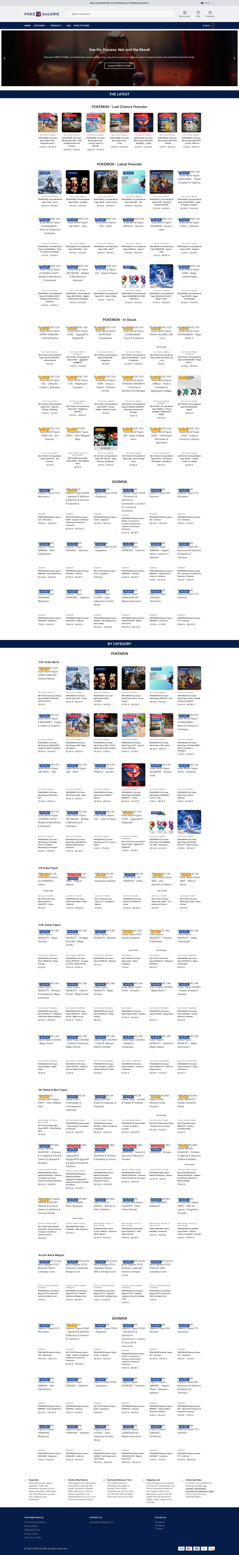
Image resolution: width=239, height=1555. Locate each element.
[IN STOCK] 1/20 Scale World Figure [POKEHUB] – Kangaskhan (105, 357)
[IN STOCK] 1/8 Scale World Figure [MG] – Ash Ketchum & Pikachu (161, 901)
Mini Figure (73, 453)
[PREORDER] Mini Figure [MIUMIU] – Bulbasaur (159, 1230)
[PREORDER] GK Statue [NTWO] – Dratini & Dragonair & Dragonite (105, 1126)
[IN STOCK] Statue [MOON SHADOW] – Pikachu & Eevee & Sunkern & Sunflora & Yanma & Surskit (49, 1230)
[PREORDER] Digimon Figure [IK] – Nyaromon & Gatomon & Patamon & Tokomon (189, 573)
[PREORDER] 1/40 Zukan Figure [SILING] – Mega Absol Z (161, 1014)
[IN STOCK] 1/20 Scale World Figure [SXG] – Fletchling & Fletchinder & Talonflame (161, 458)
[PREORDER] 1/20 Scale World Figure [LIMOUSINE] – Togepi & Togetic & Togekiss (189, 202)
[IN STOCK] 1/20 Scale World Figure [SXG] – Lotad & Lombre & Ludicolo (189, 458)
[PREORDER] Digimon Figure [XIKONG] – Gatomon (77, 572)
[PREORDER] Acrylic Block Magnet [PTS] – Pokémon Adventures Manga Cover (76, 1293)
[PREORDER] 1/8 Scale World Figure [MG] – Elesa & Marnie (76, 901)
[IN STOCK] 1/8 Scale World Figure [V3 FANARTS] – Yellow (46, 901)
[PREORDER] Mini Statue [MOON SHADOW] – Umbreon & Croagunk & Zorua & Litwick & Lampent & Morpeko (50, 1177)
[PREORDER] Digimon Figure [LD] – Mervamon (49, 518)
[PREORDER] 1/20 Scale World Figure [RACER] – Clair (133, 200)
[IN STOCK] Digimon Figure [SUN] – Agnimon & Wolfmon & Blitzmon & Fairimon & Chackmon (77, 521)
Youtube (159, 1528)
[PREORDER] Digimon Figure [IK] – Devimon (161, 518)
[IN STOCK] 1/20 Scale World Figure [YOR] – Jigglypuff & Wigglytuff (77, 359)
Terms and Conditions (35, 1522)
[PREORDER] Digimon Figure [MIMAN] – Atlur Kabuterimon (49, 572)
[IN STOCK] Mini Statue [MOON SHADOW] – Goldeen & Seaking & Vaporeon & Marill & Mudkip (188, 1177)
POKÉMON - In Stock (119, 320)
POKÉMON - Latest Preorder (119, 164)
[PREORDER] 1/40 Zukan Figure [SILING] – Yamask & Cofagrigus (133, 1066)
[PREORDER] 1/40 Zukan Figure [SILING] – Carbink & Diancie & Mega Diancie (76, 1066)
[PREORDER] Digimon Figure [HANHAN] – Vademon (77, 619)
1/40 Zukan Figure (49, 924)
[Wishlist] (53, 117)
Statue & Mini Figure (79, 454)
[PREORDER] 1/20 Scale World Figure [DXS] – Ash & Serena (105, 200)
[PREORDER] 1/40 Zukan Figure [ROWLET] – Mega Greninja (48, 961)
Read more (161, 370)
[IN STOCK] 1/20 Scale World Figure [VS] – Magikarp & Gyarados (77, 409)
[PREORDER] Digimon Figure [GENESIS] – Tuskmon (133, 572)
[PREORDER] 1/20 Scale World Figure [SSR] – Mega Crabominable (189, 296)
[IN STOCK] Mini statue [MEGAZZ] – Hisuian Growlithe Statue (186, 1126)
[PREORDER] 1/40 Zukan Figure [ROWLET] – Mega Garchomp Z (187, 1066)
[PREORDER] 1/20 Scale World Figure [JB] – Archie (50, 200)
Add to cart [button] (49, 370)
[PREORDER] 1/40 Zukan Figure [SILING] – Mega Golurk (47, 1066)
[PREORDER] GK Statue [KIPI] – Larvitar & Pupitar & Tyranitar (133, 1126)
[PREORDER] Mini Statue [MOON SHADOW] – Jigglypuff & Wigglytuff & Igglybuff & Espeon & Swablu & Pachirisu (77, 1179)
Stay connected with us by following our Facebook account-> (119, 3)
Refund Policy (31, 1526)
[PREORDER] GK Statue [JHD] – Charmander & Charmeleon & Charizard (77, 1126)
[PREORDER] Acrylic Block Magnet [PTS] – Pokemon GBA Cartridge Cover (160, 1293)
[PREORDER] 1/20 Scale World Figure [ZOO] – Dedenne (189, 248)
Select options (48, 153)
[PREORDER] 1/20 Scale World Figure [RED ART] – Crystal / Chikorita (191, 140)
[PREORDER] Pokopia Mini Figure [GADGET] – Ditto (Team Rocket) (132, 1231)
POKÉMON (119, 654)
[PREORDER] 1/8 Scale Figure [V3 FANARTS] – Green (132, 901)
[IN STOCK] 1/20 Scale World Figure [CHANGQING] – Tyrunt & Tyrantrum (133, 357)
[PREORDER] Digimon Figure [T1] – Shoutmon (188, 518)
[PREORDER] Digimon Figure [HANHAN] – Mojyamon (49, 619)
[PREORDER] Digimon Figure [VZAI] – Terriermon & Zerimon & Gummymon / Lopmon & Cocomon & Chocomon (133, 523)
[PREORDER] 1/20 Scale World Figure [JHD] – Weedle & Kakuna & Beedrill (161, 202)
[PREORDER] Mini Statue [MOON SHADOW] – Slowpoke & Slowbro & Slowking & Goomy (103, 1177)
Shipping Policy (32, 1530)
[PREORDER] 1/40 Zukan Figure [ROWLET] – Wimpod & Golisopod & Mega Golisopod (50, 1014)
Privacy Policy (31, 1533)
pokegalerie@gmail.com (101, 1522)
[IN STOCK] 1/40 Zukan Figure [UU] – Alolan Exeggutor (131, 961)
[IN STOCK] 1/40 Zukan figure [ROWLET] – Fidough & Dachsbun (161, 961)
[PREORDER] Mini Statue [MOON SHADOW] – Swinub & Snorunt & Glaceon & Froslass (133, 1175)
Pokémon (78, 354)
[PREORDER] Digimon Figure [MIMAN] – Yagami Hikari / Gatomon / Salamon (161, 573)
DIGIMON (119, 482)
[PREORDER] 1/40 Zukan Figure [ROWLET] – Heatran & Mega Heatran (161, 1066)
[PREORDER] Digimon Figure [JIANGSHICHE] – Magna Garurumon (133, 620)
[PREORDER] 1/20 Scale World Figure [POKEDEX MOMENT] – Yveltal (143, 140)
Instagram (160, 1525)
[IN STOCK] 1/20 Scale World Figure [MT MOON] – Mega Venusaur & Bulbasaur (105, 458)
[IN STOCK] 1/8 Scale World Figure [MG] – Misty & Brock (190, 901)
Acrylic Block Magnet (51, 1255)
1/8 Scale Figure (48, 867)
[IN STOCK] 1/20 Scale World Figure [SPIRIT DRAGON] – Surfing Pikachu (50, 357)
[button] (209, 25)
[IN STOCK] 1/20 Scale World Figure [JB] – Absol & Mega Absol (133, 458)
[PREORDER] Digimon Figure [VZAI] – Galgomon (105, 518)
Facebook (160, 1522)
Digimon (41, 514)
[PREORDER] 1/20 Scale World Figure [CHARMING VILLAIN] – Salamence (133, 296)
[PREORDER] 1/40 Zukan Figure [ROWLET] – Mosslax (105, 959)
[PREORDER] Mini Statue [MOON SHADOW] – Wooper (161, 1174)
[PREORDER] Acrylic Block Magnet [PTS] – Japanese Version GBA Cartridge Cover (105, 1293)
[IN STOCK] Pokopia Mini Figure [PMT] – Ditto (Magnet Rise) (77, 461)
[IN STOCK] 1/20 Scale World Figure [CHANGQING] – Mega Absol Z (189, 359)
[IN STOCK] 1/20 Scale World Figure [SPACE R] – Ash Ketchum (50, 458)
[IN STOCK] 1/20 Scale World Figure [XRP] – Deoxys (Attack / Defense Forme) (105, 406)
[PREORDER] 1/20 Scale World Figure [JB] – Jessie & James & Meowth (95, 142)
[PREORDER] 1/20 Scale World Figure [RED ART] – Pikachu (167, 140)
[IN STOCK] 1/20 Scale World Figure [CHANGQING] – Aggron (189, 406)
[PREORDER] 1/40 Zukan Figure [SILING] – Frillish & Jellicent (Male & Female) (104, 1066)
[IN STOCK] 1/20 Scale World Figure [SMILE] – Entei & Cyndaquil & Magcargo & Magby (161, 410)
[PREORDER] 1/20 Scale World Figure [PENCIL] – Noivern (133, 248)
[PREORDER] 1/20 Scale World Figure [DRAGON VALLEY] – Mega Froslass (161, 296)
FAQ (198, 16)
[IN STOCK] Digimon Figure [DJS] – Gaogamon (105, 572)
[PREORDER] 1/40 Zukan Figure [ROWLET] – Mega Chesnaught (187, 961)
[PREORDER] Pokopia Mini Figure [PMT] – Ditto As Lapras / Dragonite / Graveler (189, 1231)
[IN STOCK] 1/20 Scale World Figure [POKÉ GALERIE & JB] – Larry (161, 357)
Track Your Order (32, 1537)
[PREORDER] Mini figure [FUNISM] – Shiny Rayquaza (77, 1227)
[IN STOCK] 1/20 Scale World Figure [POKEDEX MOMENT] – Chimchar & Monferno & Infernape (133, 408)
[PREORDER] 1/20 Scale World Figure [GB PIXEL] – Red (78, 248)
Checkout (210, 16)
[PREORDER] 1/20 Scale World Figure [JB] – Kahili (105, 248)
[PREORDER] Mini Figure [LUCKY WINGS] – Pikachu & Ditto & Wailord (105, 1231)
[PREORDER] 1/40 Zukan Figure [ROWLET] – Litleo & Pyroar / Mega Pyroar (76, 1014)
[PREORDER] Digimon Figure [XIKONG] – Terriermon (161, 619)
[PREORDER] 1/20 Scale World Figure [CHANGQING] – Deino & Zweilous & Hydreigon (50, 249)
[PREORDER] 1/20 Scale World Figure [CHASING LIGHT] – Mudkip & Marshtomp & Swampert (50, 298)
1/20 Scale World (48, 135)
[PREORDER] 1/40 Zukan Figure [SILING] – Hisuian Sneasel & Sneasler (187, 1014)
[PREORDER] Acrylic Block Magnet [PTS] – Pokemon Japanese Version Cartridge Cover (133, 1295)
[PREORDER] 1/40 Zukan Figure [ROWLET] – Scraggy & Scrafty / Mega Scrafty (77, 961)
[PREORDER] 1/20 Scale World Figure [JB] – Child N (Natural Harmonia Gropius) (71, 142)
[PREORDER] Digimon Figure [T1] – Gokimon (188, 619)
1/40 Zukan (43, 955)
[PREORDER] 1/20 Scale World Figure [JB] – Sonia (119, 140)
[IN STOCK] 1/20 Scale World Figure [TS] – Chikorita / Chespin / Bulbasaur (50, 406)
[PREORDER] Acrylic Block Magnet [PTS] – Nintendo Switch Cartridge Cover (48, 1293)
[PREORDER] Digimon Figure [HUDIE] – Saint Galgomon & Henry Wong (105, 620)
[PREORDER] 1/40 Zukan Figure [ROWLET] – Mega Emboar (104, 1014)
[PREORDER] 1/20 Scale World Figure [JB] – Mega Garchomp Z (48, 140)
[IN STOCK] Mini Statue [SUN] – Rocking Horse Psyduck (161, 1124)
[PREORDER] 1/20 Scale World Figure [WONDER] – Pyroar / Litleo (161, 249)
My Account (184, 16)
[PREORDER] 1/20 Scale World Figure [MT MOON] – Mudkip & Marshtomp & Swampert (78, 296)
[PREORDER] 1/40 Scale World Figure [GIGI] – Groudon (133, 1012)
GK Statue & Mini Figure (52, 1089)
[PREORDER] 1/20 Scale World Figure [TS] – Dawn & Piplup (105, 295)
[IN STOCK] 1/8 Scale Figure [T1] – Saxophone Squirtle (104, 901)
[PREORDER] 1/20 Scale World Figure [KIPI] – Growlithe (78, 200)
